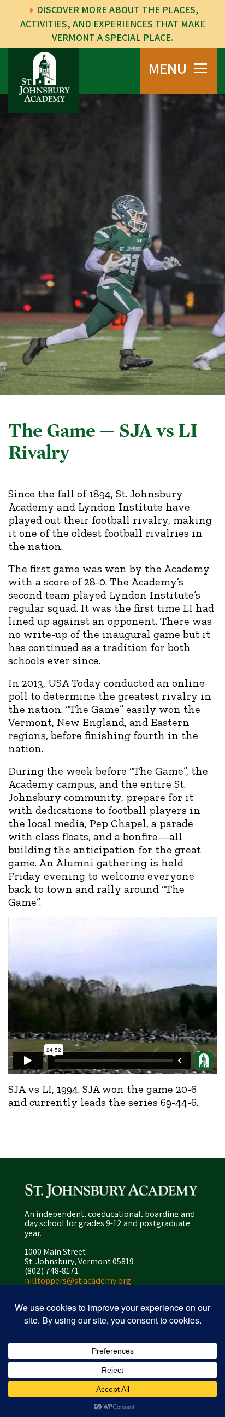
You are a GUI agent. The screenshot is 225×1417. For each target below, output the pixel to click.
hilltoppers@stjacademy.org (78, 1280)
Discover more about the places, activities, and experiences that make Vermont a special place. (112, 23)
